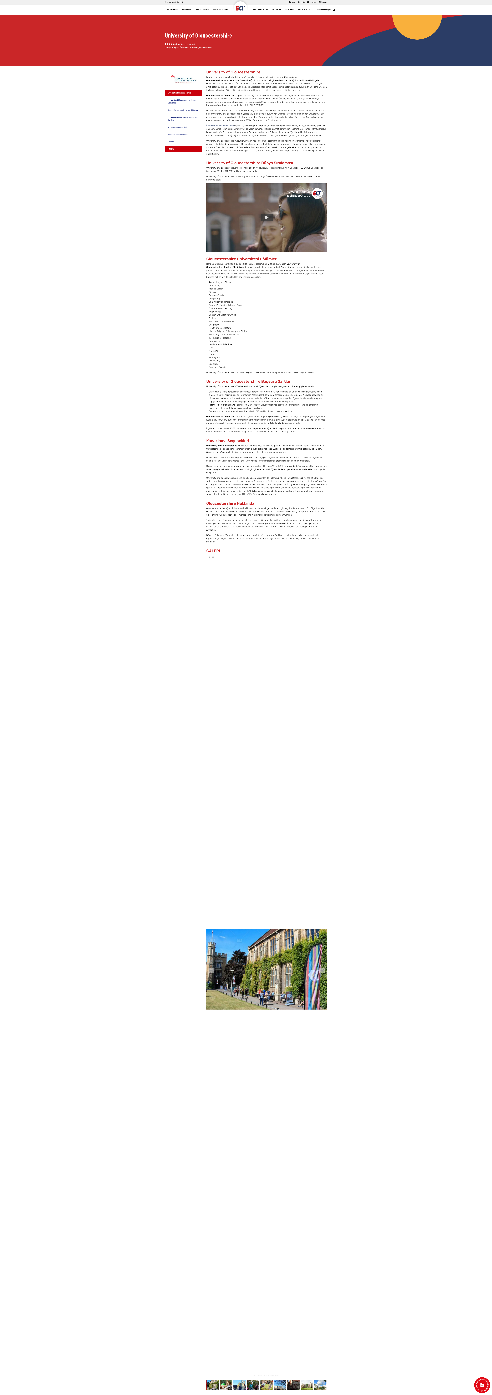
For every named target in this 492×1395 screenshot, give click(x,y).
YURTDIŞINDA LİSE (260, 9)
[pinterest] (175, 2)
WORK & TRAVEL (305, 9)
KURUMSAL (313, 2)
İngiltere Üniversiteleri (181, 47)
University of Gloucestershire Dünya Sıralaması (182, 101)
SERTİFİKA (289, 9)
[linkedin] (172, 2)
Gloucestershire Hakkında (178, 134)
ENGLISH (324, 2)
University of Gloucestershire (179, 92)
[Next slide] (322, 970)
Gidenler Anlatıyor (323, 9)
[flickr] (182, 2)
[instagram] (165, 2)
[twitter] (170, 2)
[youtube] (178, 2)
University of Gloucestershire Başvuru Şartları (183, 118)
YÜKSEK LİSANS (202, 9)
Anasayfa (168, 47)
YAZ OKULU (276, 9)
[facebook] (167, 2)
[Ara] (334, 9)
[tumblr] (180, 2)
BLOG (293, 2)
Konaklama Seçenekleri (177, 127)
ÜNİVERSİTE (187, 9)
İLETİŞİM (302, 2)
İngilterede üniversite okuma (220, 125)
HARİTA (171, 149)
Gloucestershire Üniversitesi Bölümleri (183, 110)
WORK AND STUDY (220, 9)
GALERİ (171, 141)
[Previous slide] (211, 970)
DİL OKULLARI (172, 9)
